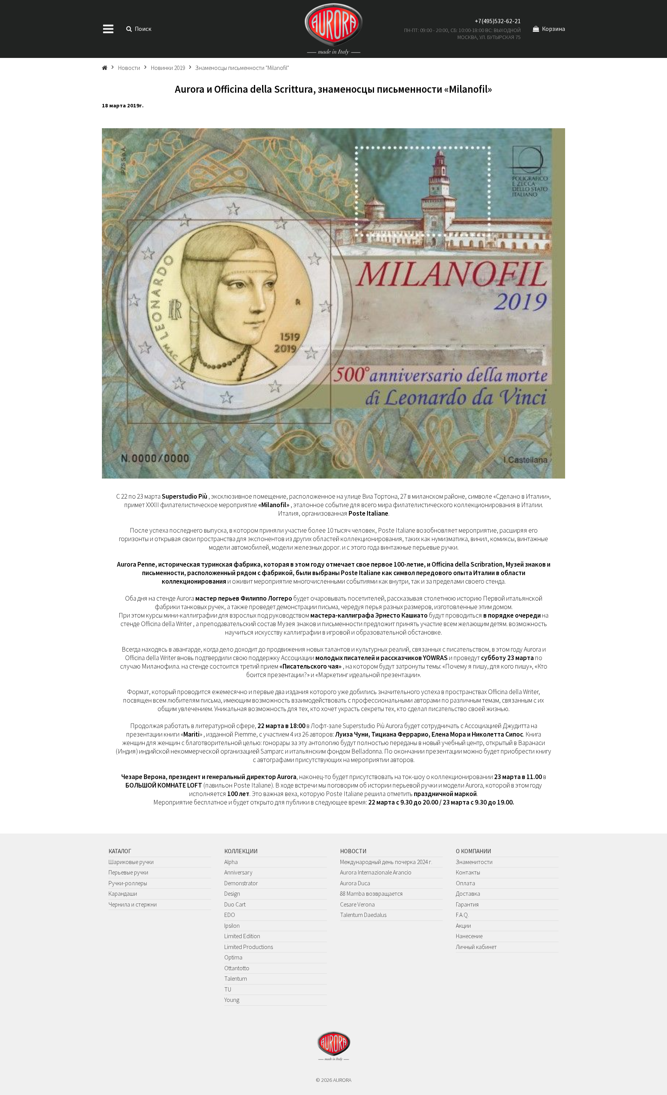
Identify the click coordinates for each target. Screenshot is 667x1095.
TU (227, 989)
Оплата (465, 883)
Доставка (468, 893)
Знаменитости (474, 862)
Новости (353, 851)
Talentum (235, 978)
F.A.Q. (462, 914)
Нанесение (469, 936)
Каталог (119, 851)
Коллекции (240, 851)
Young (231, 999)
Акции (463, 925)
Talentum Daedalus (363, 914)
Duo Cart (234, 904)
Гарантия (467, 904)
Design (232, 893)
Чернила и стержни (132, 904)
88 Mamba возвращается (371, 893)
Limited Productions (248, 947)
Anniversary (238, 872)
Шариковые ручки (131, 862)
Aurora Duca (355, 883)
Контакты (468, 872)
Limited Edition (242, 936)
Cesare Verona (357, 904)
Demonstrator (241, 883)
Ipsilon (232, 925)
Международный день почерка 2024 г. (386, 862)
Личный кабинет (476, 947)
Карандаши (122, 893)
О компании (473, 851)
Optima (233, 957)
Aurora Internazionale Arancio (375, 872)
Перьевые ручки (128, 872)
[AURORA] (333, 29)
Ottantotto (236, 968)
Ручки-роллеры (127, 883)
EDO (229, 914)
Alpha (231, 862)
